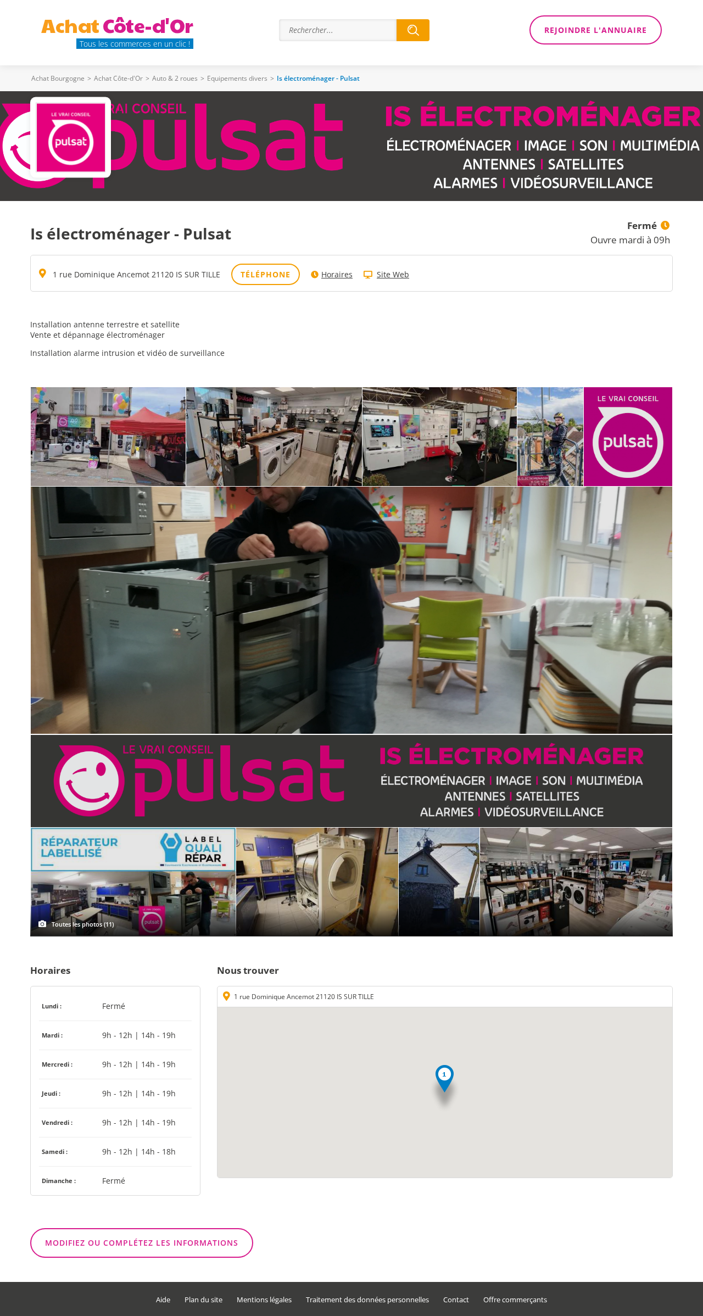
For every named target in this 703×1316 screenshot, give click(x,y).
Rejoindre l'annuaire (595, 30)
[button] (444, 1089)
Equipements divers (237, 78)
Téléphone (266, 274)
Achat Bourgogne (58, 78)
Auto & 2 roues (175, 78)
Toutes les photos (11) (83, 924)
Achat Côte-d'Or (118, 78)
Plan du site (203, 1299)
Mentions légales (264, 1299)
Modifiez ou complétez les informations (141, 1242)
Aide (163, 1299)
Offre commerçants (515, 1299)
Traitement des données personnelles (367, 1299)
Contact (456, 1299)
